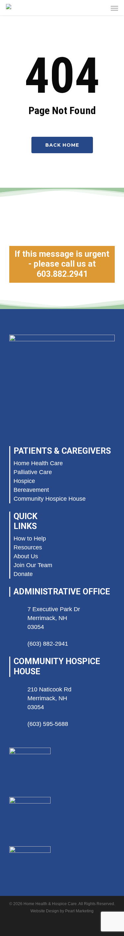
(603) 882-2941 (47, 643)
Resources (28, 547)
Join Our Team (33, 565)
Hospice (24, 481)
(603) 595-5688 (47, 724)
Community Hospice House (50, 498)
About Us (26, 556)
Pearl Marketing (79, 911)
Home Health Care (38, 463)
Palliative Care (33, 472)
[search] (101, 8)
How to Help (30, 538)
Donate (23, 574)
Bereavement (31, 490)
